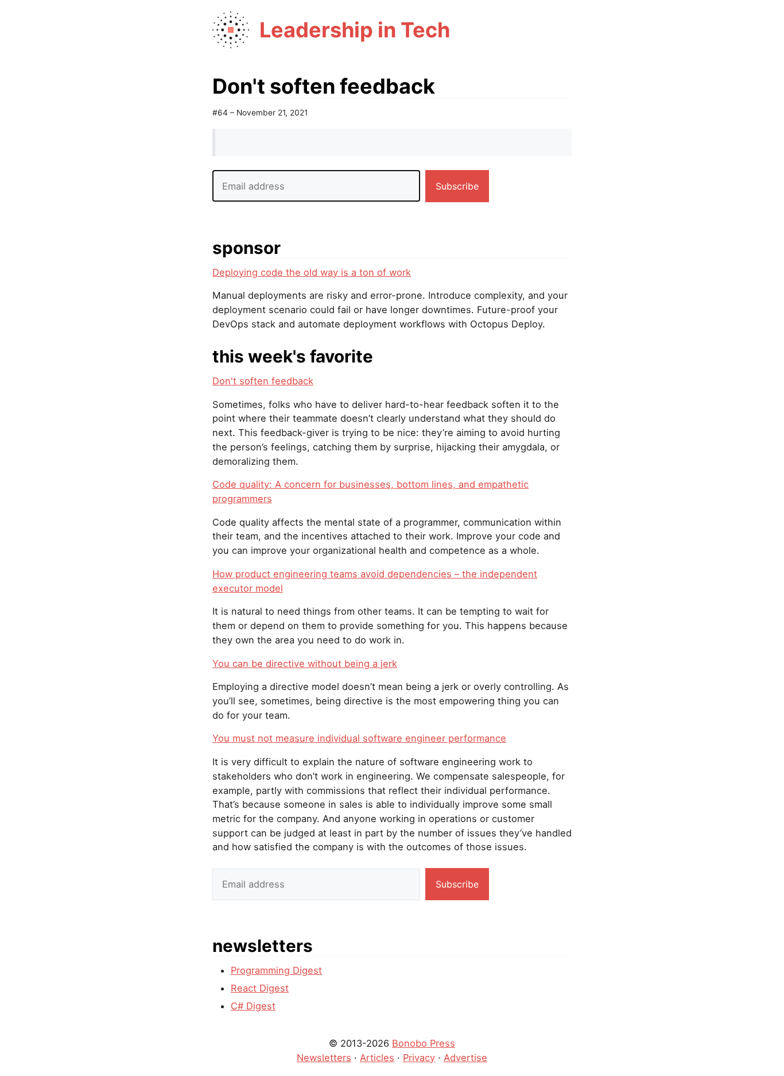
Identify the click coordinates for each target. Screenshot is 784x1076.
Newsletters (324, 1057)
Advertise (465, 1057)
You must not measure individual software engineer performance (359, 738)
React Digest (260, 988)
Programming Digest (276, 970)
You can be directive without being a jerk (304, 663)
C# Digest (253, 1006)
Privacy (419, 1057)
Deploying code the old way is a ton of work (311, 272)
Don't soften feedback (262, 381)
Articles (377, 1057)
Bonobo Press (423, 1043)
